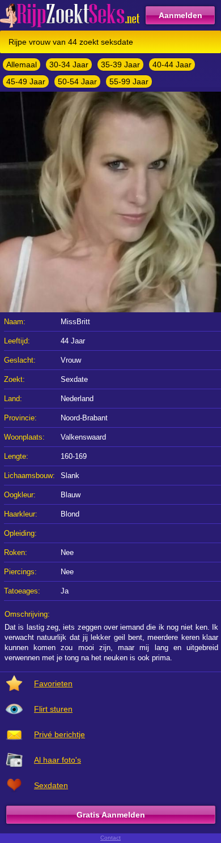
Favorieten (53, 683)
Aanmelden (180, 15)
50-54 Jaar (77, 81)
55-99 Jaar (128, 81)
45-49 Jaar (25, 81)
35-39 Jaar (120, 64)
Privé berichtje (59, 734)
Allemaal (21, 64)
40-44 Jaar (172, 64)
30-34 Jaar (68, 64)
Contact (110, 838)
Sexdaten (51, 785)
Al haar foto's (57, 759)
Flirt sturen (53, 708)
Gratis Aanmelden (110, 814)
